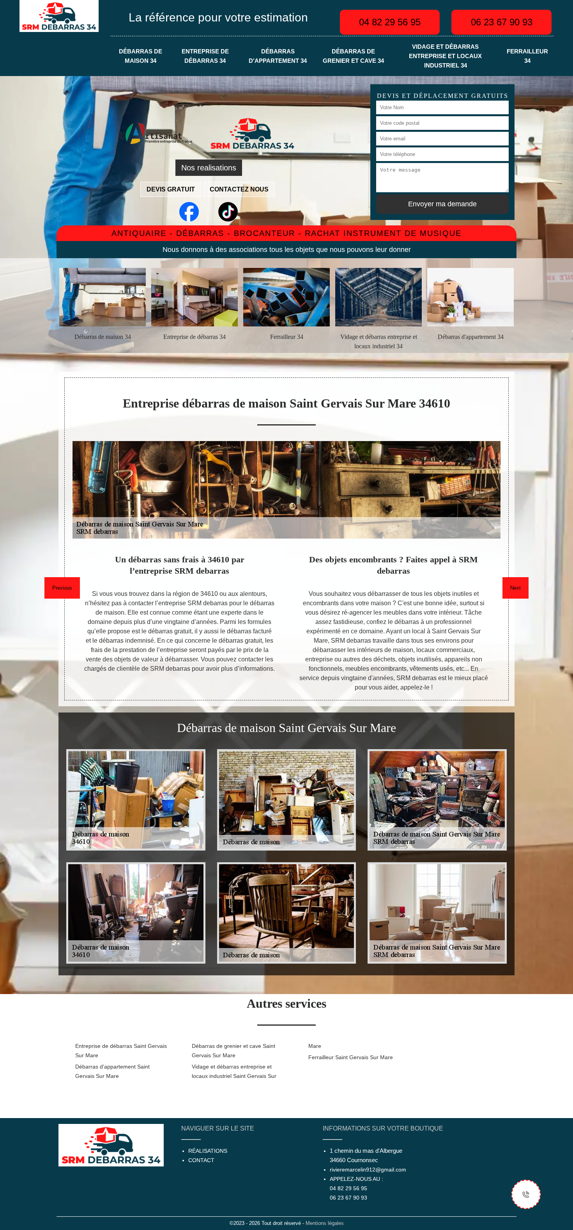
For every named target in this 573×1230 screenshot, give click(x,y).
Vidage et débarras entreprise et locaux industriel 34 (445, 56)
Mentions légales (325, 1223)
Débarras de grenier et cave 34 (353, 56)
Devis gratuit (171, 189)
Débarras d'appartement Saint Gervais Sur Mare (112, 1071)
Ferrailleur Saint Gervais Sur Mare (350, 1057)
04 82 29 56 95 (390, 22)
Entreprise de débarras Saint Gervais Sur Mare (121, 1050)
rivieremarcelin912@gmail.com (368, 1169)
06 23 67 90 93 (501, 22)
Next (515, 588)
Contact (201, 1160)
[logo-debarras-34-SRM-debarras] (59, 15)
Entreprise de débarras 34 (205, 56)
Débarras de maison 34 (140, 56)
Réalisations (207, 1151)
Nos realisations (208, 167)
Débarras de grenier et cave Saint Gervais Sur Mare (233, 1050)
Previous (62, 588)
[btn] (526, 1194)
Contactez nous (239, 189)
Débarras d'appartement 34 (278, 56)
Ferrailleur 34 (527, 56)
